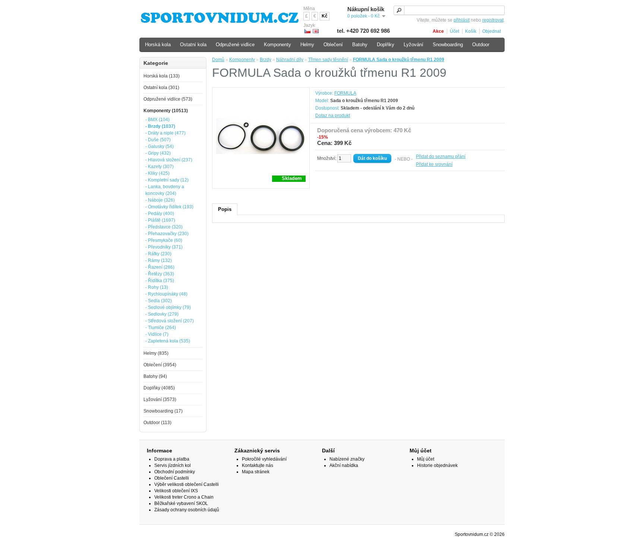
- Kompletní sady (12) (167, 180)
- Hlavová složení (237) (168, 159)
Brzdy (265, 59)
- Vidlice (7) (156, 334)
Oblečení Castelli (171, 478)
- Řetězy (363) (159, 274)
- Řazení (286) (159, 267)
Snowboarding (448, 44)
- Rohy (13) (156, 287)
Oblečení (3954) (159, 364)
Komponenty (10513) (165, 110)
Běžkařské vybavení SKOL (181, 503)
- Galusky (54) (159, 146)
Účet (454, 31)
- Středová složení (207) (169, 320)
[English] (316, 31)
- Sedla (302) (158, 300)
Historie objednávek (437, 465)
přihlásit (462, 20)
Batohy (359, 44)
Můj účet (425, 459)
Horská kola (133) (161, 76)
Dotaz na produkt (332, 115)
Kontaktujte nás (257, 465)
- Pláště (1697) (160, 220)
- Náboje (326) (160, 200)
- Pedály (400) (159, 213)
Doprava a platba (171, 459)
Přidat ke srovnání (434, 164)
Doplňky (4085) (159, 388)
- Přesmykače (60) (163, 240)
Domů (218, 59)
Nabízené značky (346, 459)
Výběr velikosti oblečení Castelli (186, 484)
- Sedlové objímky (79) (168, 307)
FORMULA (345, 93)
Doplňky (385, 44)
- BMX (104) (157, 119)
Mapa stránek (255, 471)
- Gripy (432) (158, 153)
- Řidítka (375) (159, 280)
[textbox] (449, 10)
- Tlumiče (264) (160, 327)
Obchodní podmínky (174, 471)
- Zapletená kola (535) (167, 341)
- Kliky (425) (157, 173)
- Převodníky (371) (164, 247)
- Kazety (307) (159, 166)
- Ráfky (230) (158, 253)
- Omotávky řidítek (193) (169, 206)
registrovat (492, 20)
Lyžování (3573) (159, 399)
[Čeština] (307, 31)
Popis (224, 209)
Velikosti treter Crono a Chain (184, 497)
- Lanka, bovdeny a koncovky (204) (164, 190)
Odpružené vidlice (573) (167, 99)
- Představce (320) (164, 227)
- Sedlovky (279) (162, 314)
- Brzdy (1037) (160, 126)
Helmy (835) (155, 353)
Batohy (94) (155, 376)
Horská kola (158, 44)
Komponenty (242, 59)
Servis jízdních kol (172, 465)
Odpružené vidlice (235, 44)
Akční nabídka (343, 465)
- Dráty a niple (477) (165, 133)
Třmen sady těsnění (328, 59)
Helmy (307, 44)
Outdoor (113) (157, 422)
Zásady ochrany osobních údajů (186, 509)
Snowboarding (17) (163, 411)
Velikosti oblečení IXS (176, 490)
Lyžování (413, 44)
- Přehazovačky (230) (167, 233)
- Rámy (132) (158, 260)
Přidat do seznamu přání (440, 156)
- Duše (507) (158, 139)
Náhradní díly (289, 59)
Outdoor (480, 44)
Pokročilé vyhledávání (264, 459)
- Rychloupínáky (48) (166, 294)
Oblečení (333, 44)
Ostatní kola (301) (161, 87)
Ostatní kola (193, 44)
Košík (470, 31)
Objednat (491, 31)
